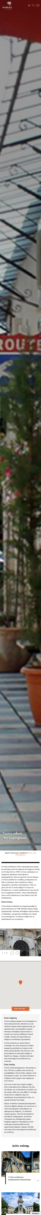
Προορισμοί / (15, 853)
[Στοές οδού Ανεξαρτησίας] (20, 942)
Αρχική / (8, 853)
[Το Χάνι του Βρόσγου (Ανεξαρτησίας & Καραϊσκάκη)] (20, 1164)
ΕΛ (29, 5)
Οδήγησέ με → (20, 1009)
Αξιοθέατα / (24, 853)
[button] (12, 953)
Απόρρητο (35, 1213)
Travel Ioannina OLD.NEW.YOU (7, 5)
